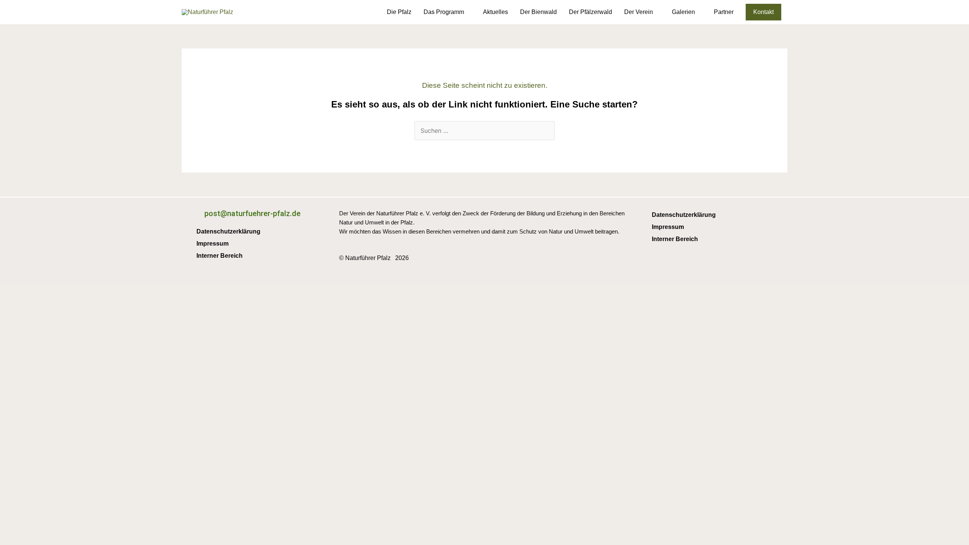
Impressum (212, 243)
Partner (724, 12)
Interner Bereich (219, 255)
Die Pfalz (399, 12)
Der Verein (638, 12)
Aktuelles (495, 12)
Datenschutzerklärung (228, 231)
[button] (763, 12)
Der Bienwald (538, 12)
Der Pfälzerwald (590, 12)
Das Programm (444, 12)
